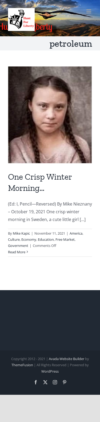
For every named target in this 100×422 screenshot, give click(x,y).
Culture (14, 239)
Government (18, 245)
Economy (28, 239)
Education (46, 239)
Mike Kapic (21, 233)
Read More (16, 252)
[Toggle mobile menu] (89, 11)
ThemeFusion (22, 364)
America (76, 233)
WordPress (50, 371)
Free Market (65, 239)
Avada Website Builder (66, 358)
